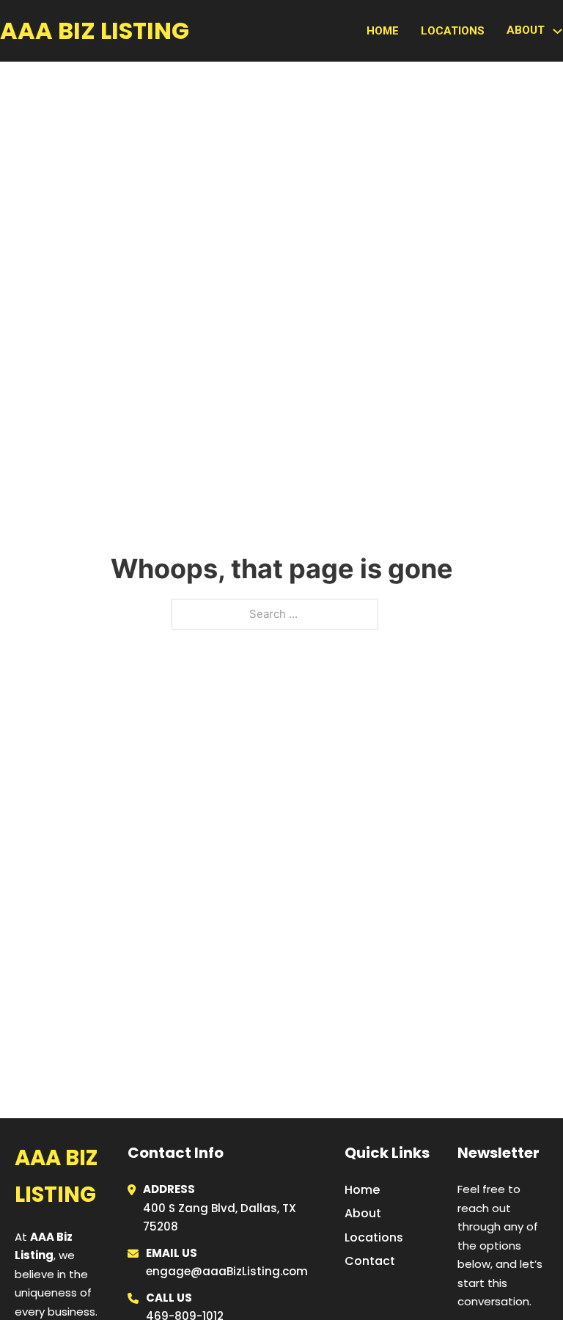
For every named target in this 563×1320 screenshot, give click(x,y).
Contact (370, 1260)
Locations (453, 30)
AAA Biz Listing (94, 30)
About (363, 1213)
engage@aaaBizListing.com (227, 1271)
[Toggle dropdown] (557, 31)
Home (383, 30)
